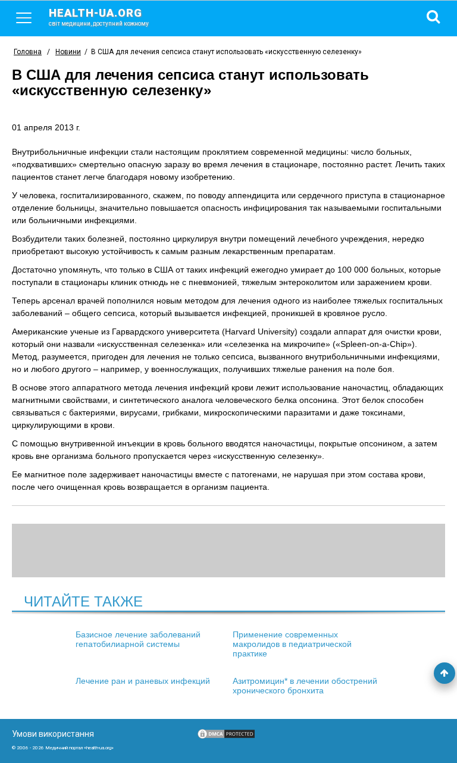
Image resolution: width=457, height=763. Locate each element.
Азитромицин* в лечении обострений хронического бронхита (305, 685)
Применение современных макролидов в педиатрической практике (292, 644)
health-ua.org (99, 17)
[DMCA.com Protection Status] (226, 737)
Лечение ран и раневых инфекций (143, 681)
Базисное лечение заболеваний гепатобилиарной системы (138, 639)
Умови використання (53, 734)
